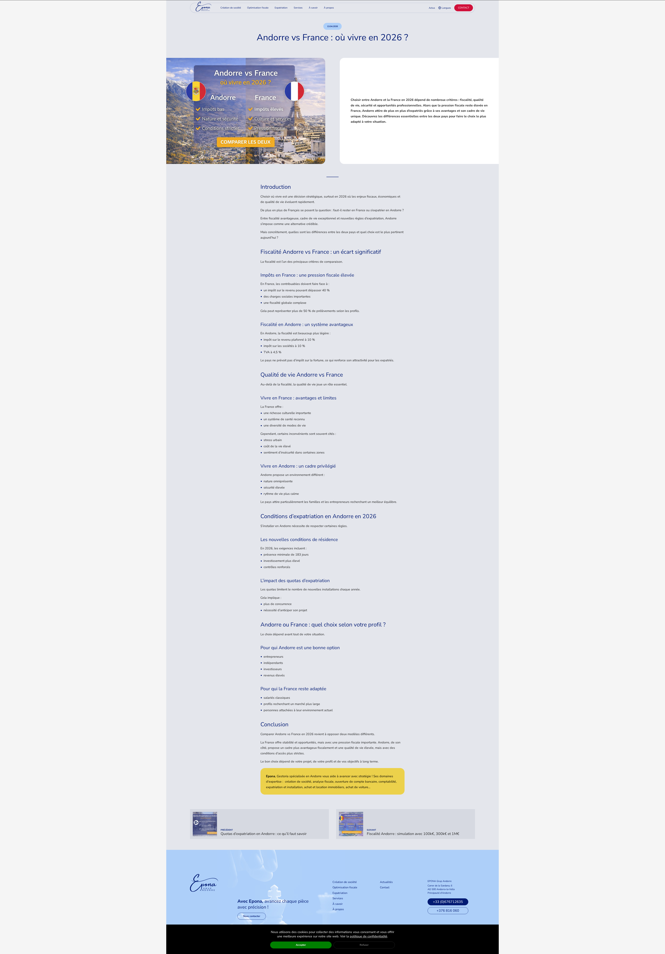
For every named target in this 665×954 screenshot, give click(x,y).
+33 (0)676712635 (448, 901)
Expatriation (339, 893)
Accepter (301, 945)
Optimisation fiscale (344, 887)
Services (337, 898)
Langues (446, 8)
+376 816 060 (448, 910)
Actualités (386, 882)
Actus (432, 8)
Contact (463, 7)
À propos (338, 909)
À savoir (337, 904)
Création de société (344, 882)
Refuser (364, 945)
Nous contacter (251, 916)
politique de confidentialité (368, 936)
